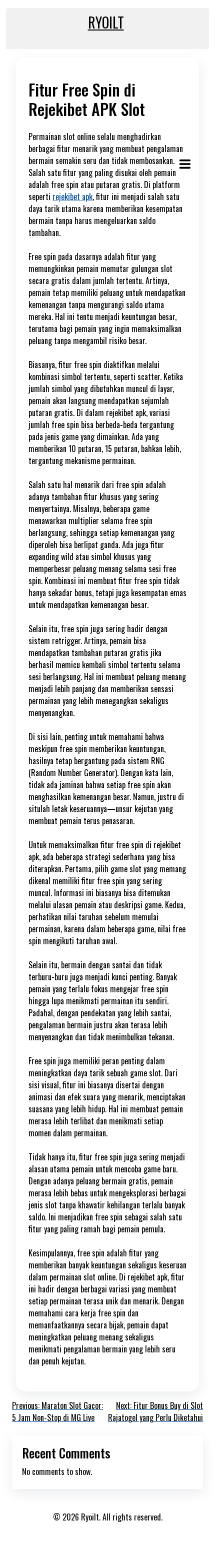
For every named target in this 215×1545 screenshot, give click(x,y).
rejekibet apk (72, 197)
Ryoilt (106, 22)
